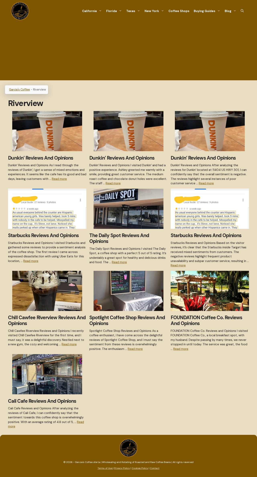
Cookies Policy (140, 468)
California (89, 11)
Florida (111, 11)
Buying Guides (204, 11)
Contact (154, 468)
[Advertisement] (128, 52)
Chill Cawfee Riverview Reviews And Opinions (47, 320)
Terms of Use (105, 468)
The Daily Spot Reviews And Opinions (119, 238)
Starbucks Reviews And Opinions (43, 235)
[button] (242, 11)
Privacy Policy (122, 468)
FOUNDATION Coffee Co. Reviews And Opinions (206, 320)
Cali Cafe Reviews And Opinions (42, 401)
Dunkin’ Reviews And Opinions (40, 158)
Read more (59, 179)
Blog (228, 11)
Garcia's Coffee (19, 89)
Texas (130, 11)
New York (152, 11)
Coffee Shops (178, 11)
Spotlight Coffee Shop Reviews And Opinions (127, 320)
